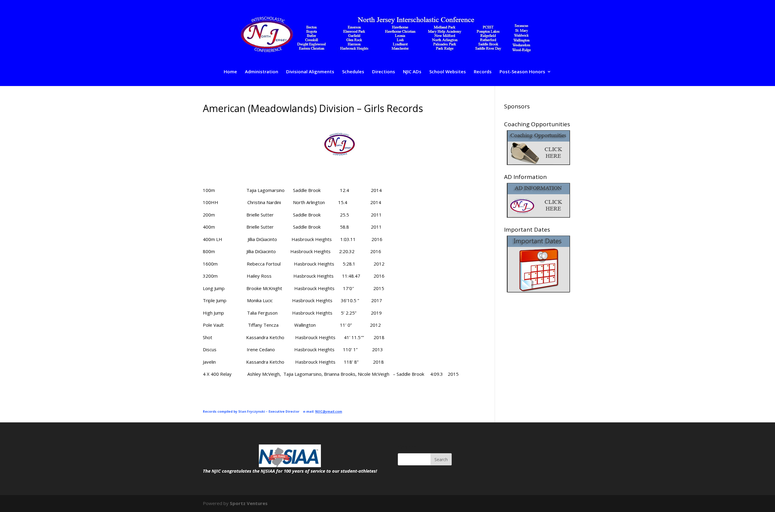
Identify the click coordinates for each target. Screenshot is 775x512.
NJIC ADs (412, 71)
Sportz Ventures (249, 503)
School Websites (447, 71)
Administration (261, 71)
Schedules (353, 71)
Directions (383, 71)
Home (230, 71)
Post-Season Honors (522, 71)
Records (483, 71)
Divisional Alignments (310, 71)
